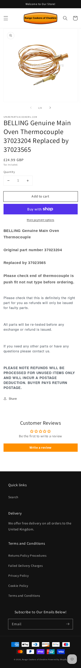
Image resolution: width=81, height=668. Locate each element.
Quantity (9, 172)
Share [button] (13, 398)
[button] (6, 18)
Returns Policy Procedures (27, 555)
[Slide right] (50, 107)
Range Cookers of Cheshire (35, 659)
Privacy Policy (18, 575)
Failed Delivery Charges (25, 565)
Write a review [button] (40, 447)
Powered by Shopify (57, 659)
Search (13, 497)
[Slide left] (31, 107)
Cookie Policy (18, 586)
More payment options (40, 220)
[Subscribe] (68, 624)
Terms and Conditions (24, 595)
